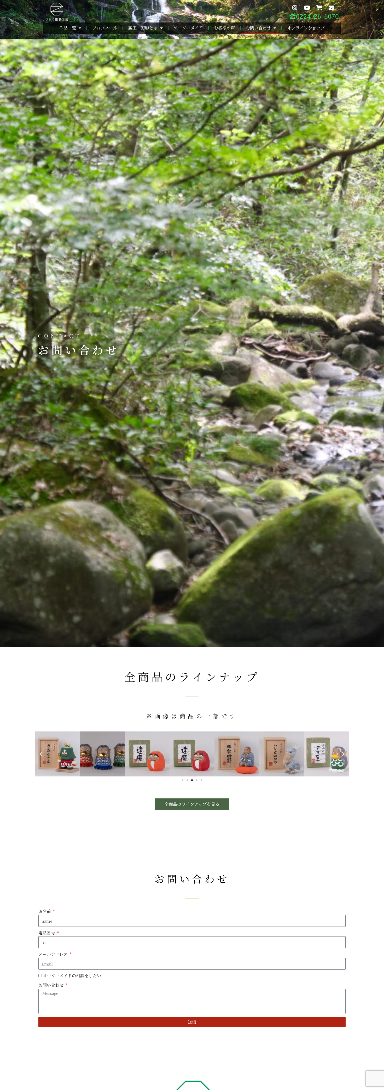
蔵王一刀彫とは (143, 28)
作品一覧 (67, 28)
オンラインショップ (306, 28)
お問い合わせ (258, 28)
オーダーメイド (188, 28)
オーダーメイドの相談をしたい (72, 976)
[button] (41, 754)
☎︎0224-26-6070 (314, 16)
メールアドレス (53, 954)
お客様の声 (224, 28)
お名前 (45, 911)
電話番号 (47, 933)
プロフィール (104, 28)
